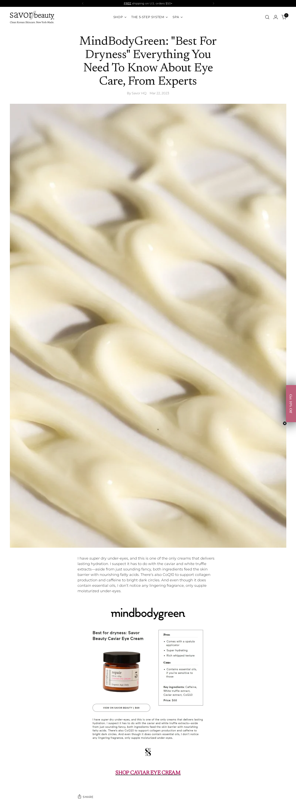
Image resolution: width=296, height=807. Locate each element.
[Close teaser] (285, 423)
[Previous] (82, 3)
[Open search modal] (267, 17)
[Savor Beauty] (32, 17)
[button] (291, 403)
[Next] (213, 3)
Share (88, 797)
